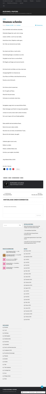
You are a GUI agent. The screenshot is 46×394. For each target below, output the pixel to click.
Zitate (5, 378)
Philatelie (31, 1)
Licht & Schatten (18, 1)
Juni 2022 (27, 262)
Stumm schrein (15, 177)
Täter (5, 364)
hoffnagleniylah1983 (10, 254)
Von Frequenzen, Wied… (11, 251)
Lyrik (3, 3)
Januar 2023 (27, 253)
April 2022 (27, 268)
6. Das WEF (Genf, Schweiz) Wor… (13, 255)
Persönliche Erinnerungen (8, 1)
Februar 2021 (28, 305)
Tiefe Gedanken (7, 367)
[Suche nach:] (12, 225)
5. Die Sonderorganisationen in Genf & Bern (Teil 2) (33, 238)
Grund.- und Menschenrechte (10, 347)
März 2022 (27, 270)
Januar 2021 (27, 308)
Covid (5, 330)
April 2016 (27, 319)
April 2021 (27, 299)
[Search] (4, 6)
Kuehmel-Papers (10, 11)
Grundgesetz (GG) (8, 350)
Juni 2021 (27, 293)
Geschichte (38, 1)
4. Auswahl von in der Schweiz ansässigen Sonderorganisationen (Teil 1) (32, 242)
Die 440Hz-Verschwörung (12, 252)
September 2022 (28, 256)
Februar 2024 (28, 250)
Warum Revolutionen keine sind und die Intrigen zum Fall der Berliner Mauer (32, 227)
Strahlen (5, 361)
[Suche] (20, 225)
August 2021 (28, 288)
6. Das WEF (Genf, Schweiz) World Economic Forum (31, 234)
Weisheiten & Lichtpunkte (12, 3)
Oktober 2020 (28, 316)
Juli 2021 (27, 290)
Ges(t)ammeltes (7, 338)
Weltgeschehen (7, 375)
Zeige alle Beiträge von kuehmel (16, 184)
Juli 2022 (27, 259)
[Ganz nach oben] (42, 387)
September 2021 (28, 285)
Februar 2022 (28, 273)
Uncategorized (7, 370)
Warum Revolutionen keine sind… (11, 259)
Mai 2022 (27, 265)
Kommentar (39, 215)
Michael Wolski (9, 263)
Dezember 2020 (28, 311)
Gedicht (5, 177)
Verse (4, 19)
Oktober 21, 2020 (9, 25)
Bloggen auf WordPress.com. (9, 391)
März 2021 (27, 302)
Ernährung (6, 333)
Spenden (21, 3)
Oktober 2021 (28, 282)
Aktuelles (25, 1)
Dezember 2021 (28, 279)
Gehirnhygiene (7, 335)
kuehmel (18, 25)
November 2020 (28, 313)
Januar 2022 (27, 276)
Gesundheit (6, 344)
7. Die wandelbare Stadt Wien (30, 230)
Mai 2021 (27, 296)
